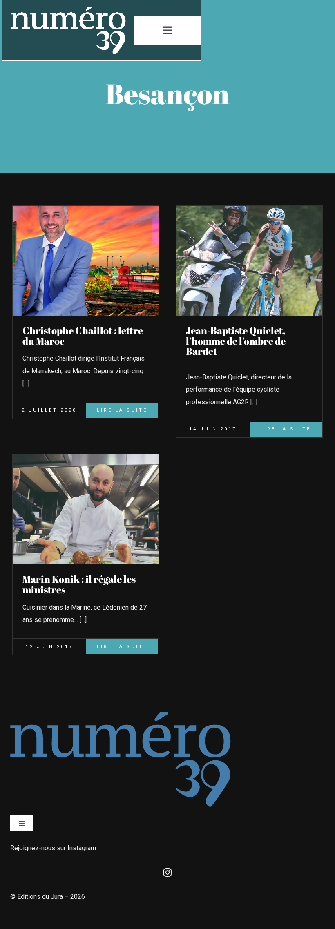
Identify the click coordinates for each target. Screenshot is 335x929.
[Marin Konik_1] (86, 457)
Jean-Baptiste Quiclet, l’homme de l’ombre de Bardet (236, 341)
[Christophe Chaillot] (86, 209)
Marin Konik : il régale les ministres (79, 584)
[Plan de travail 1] (67, 9)
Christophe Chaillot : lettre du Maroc (82, 336)
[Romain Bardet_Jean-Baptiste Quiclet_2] (249, 209)
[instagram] (167, 872)
